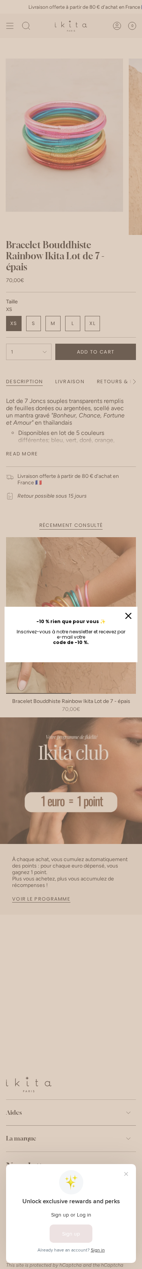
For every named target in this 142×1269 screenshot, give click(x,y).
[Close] (128, 616)
